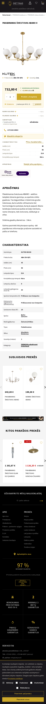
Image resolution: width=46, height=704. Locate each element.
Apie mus (5, 516)
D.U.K (4, 533)
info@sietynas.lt (16, 658)
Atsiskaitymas (6, 523)
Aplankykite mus (24, 554)
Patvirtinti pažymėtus (23, 694)
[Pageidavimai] (36, 3)
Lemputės (27, 537)
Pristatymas (6, 520)
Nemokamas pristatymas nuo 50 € (12, 605)
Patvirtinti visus (23, 699)
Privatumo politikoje (15, 678)
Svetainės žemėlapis (9, 540)
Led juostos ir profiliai (31, 533)
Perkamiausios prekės (31, 523)
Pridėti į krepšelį (29, 97)
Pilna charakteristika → (35, 142)
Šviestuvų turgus (29, 547)
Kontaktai (5, 537)
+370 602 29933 (10, 654)
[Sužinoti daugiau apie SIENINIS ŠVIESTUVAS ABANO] (33, 377)
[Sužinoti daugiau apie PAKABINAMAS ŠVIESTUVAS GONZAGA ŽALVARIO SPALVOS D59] (33, 450)
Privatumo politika (8, 530)
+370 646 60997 (21, 654)
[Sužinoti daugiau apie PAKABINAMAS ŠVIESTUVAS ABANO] (13, 377)
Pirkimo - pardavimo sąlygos (12, 527)
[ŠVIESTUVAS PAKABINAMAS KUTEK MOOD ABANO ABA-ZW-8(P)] (23, 49)
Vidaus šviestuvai (29, 527)
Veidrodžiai (28, 544)
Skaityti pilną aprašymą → (34, 164)
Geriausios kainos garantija (33, 630)
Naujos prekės (28, 520)
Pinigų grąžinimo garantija (12, 630)
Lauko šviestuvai (29, 530)
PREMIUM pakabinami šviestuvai (29, 345)
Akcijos (26, 516)
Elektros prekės (29, 540)
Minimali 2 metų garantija (33, 605)
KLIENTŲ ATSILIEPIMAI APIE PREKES (23, 583)
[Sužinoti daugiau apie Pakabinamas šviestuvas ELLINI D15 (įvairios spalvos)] (13, 450)
